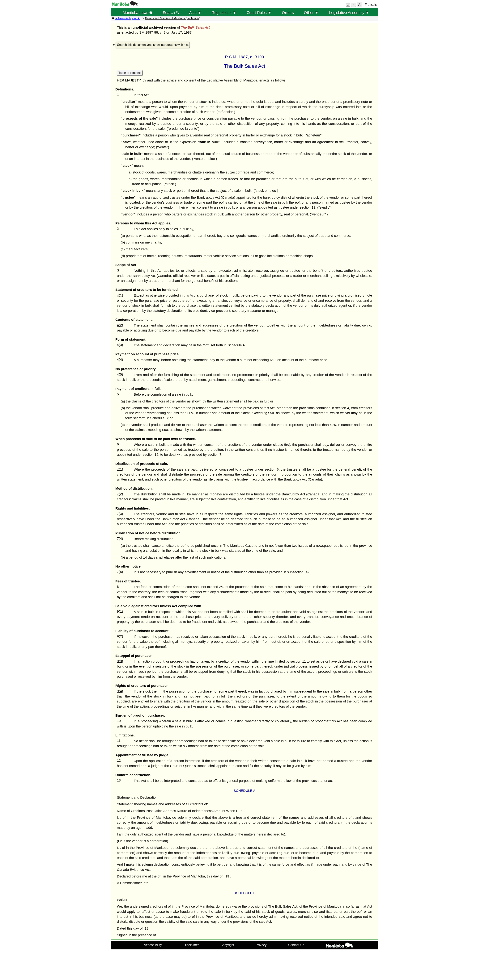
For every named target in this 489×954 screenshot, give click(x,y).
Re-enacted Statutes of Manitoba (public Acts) (172, 18)
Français (371, 4)
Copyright (227, 945)
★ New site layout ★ (127, 18)
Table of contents (129, 72)
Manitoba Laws (136, 12)
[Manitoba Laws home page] (113, 18)
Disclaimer (191, 945)
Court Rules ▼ (259, 12)
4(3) (120, 345)
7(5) (120, 572)
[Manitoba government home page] (125, 4)
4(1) (120, 295)
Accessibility (153, 945)
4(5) (120, 374)
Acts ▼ (195, 12)
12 (119, 760)
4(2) (120, 325)
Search (169, 12)
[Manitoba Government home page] (339, 945)
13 (119, 780)
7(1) (120, 469)
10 (119, 721)
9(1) (120, 611)
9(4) (120, 691)
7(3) (120, 514)
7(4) (120, 538)
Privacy (261, 945)
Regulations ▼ (224, 12)
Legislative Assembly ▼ (349, 12)
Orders (288, 12)
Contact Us (296, 945)
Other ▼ (311, 12)
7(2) (120, 494)
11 (119, 741)
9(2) (120, 636)
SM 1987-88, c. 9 (152, 32)
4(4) (120, 359)
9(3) (120, 661)
